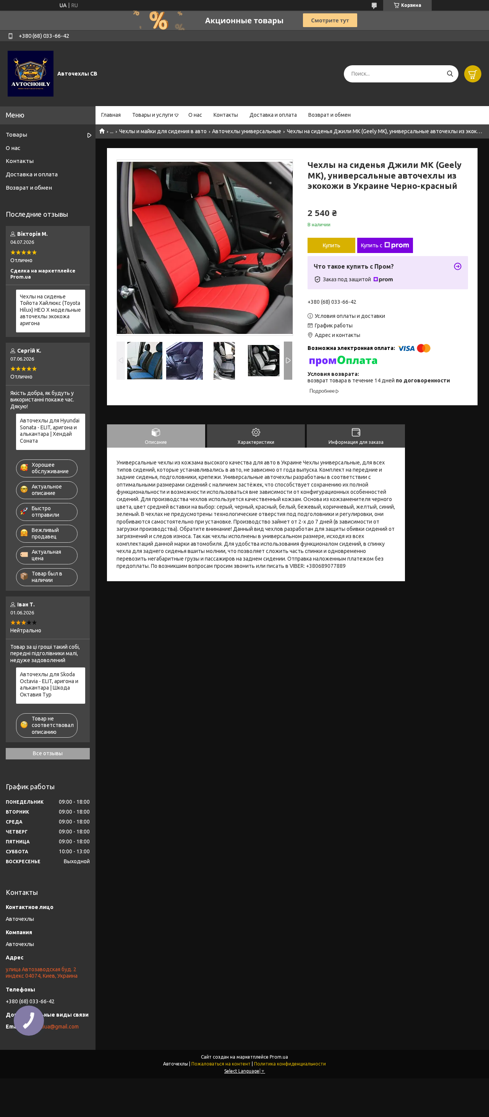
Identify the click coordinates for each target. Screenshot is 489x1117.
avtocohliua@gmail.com (51, 1027)
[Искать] (449, 73)
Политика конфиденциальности (290, 1063)
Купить (331, 245)
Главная (111, 115)
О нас (195, 115)
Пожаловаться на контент (221, 1063)
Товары (16, 134)
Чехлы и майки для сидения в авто (163, 131)
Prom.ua (279, 1056)
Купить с (371, 245)
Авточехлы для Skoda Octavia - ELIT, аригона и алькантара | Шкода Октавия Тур (49, 684)
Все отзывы (48, 753)
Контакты (226, 115)
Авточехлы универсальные (246, 131)
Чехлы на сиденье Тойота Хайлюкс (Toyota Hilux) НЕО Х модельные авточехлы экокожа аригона (50, 309)
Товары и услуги (152, 115)
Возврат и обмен (329, 115)
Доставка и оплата (273, 115)
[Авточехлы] (30, 73)
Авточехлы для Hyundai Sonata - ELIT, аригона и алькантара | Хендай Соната (49, 430)
